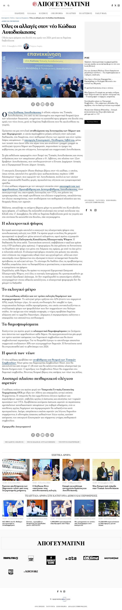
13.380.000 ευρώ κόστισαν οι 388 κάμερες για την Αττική (108, 523)
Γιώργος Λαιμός (36, 46)
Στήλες (12, 18)
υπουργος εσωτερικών (69, 442)
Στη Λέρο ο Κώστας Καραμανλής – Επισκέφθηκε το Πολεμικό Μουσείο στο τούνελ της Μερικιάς (100, 81)
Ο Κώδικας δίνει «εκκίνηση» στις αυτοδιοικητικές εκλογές (44, 488)
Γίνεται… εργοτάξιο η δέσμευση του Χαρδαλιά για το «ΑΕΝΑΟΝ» (35, 523)
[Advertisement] (102, 36)
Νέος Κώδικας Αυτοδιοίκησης (41, 442)
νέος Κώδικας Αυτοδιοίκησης (24, 112)
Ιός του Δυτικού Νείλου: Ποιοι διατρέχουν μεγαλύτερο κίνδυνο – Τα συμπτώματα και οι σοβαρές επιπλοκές (102, 73)
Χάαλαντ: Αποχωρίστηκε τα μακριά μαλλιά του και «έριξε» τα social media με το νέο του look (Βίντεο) (102, 64)
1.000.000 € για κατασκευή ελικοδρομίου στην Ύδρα (60, 522)
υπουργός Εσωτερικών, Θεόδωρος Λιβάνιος (49, 140)
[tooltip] (112, 5)
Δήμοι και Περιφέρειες (22, 18)
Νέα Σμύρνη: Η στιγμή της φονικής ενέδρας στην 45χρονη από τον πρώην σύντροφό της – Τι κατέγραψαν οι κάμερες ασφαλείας (102, 95)
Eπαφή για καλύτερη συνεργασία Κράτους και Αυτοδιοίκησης (74, 488)
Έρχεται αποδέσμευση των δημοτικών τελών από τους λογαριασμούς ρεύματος (15, 488)
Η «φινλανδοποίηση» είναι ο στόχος (98, 88)
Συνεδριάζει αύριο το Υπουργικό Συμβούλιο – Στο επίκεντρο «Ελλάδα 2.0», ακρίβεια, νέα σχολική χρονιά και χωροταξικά (102, 103)
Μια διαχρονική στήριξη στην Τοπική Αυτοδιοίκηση (105, 487)
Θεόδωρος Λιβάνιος (14, 442)
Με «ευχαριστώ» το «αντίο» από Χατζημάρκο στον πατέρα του (84, 523)
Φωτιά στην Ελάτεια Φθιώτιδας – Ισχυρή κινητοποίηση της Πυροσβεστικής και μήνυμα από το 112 (100, 112)
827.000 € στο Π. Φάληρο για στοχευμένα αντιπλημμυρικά (12, 523)
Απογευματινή (5, 18)
